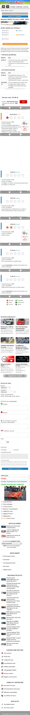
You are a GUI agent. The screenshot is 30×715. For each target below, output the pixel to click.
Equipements (7, 516)
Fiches (2, 10)
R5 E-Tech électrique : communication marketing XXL (22, 328)
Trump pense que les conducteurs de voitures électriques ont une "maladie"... (13, 607)
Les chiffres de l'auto (10, 695)
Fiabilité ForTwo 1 (8, 511)
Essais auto (7, 656)
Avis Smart (6, 566)
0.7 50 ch (6, 39)
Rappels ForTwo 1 (8, 513)
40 (8, 518)
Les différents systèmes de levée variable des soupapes (22, 347)
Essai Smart (6, 559)
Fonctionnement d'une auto (12, 689)
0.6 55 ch (6, 33)
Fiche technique (7, 504)
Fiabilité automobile (9, 666)
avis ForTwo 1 (8, 506)
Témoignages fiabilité (10, 670)
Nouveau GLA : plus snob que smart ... (13, 618)
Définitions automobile (10, 692)
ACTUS (26, 7)
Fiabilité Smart (7, 570)
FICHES (13, 7)
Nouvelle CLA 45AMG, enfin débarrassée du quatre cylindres (12, 623)
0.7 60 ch (19, 30)
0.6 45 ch (6, 30)
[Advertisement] (15, 152)
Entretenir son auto (9, 685)
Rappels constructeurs (10, 677)
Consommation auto (9, 663)
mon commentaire (15, 469)
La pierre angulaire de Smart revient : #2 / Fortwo (12, 531)
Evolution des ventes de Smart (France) (13, 536)
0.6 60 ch (6, 35)
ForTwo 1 (11, 10)
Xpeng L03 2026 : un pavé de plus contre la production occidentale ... (13, 639)
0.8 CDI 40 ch (20, 35)
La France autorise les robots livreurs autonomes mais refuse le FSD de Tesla (13, 600)
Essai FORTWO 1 (7, 502)
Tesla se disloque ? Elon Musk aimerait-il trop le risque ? (13, 634)
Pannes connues (8, 673)
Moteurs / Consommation (10, 509)
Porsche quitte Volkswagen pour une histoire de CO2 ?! (12, 579)
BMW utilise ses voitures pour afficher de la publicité (13, 613)
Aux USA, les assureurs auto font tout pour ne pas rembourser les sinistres (13, 593)
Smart (6, 10)
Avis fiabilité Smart (9, 704)
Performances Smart (9, 556)
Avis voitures (7, 653)
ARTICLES (19, 7)
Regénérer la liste (15, 376)
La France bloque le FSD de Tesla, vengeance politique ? (13, 628)
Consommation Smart (9, 563)
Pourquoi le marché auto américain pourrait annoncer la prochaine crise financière (13, 586)
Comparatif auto (8, 660)
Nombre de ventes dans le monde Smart (13, 526)
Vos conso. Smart (9, 708)
